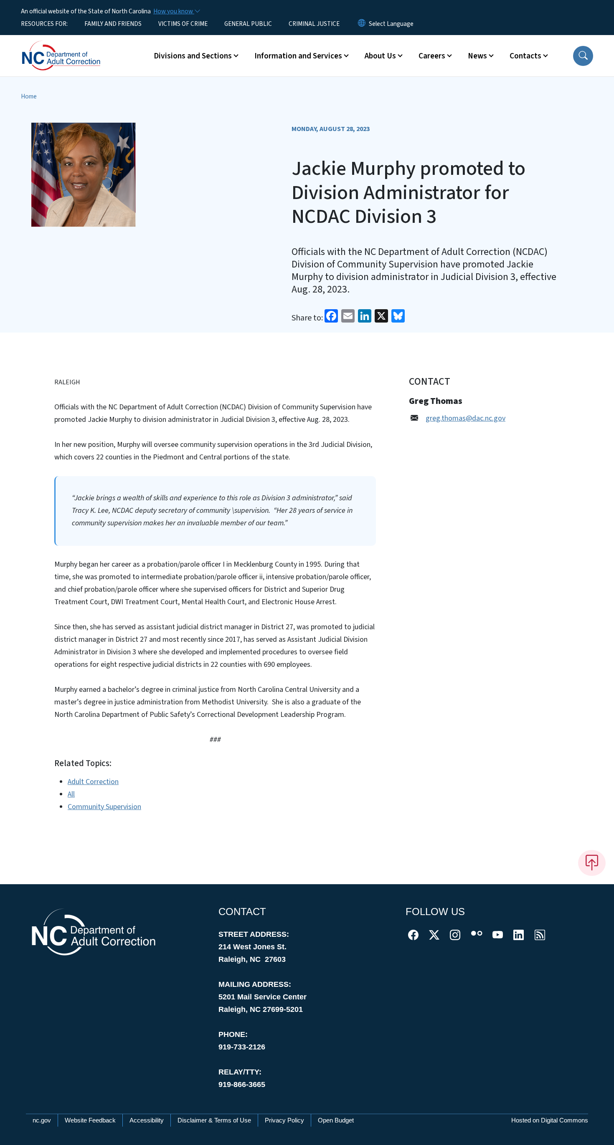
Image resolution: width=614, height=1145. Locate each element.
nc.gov (42, 1120)
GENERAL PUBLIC (248, 23)
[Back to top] (592, 863)
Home (29, 96)
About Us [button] (380, 56)
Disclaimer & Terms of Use (214, 1120)
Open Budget (336, 1120)
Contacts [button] (525, 56)
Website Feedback (90, 1120)
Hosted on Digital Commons (549, 1120)
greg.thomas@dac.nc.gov (465, 418)
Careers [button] (432, 56)
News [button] (477, 56)
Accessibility (146, 1120)
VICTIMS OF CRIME (183, 23)
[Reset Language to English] (361, 24)
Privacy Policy (284, 1120)
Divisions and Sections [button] (193, 56)
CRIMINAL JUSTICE (314, 23)
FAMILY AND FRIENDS (113, 23)
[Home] (73, 46)
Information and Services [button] (298, 56)
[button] (583, 56)
